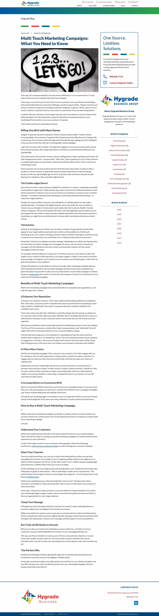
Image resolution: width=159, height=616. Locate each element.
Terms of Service (49, 614)
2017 (119, 238)
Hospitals (118, 174)
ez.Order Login (89, 2)
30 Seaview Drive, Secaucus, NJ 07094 (122, 593)
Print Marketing (118, 188)
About (79, 5)
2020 (119, 228)
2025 (119, 214)
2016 (119, 243)
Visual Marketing (117, 155)
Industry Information (117, 150)
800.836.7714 (134, 2)
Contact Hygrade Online (121, 83)
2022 (119, 219)
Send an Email (121, 2)
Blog (123, 5)
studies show (34, 274)
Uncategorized (118, 193)
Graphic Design (118, 160)
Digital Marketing (117, 145)
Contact (135, 5)
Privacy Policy (63, 614)
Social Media (118, 169)
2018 (119, 233)
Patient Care (118, 164)
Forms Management (118, 179)
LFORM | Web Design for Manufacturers (127, 614)
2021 (119, 224)
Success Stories (109, 5)
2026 (119, 209)
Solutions (92, 5)
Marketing (117, 141)
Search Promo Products (105, 2)
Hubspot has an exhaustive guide (45, 446)
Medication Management (118, 183)
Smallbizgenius (32, 477)
